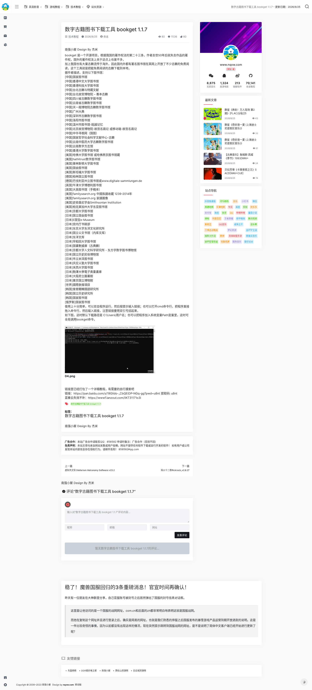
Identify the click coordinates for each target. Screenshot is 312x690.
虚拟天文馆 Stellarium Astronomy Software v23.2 (90, 470)
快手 (224, 212)
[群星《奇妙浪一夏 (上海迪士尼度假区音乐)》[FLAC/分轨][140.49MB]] (213, 144)
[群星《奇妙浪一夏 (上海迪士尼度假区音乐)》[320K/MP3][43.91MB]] (213, 129)
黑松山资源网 (121, 670)
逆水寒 (253, 224)
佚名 (106, 36)
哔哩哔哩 (240, 212)
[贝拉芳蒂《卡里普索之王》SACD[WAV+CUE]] (213, 174)
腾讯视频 (252, 218)
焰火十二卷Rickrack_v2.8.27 (175, 470)
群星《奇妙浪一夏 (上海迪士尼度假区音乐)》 (241, 126)
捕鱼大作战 (210, 236)
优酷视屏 (225, 241)
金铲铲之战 (251, 230)
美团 (238, 207)
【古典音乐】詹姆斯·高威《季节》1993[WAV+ (239, 156)
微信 (255, 201)
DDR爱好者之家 (89, 670)
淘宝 (216, 212)
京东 (235, 201)
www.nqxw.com (231, 64)
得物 (207, 218)
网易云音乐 (251, 236)
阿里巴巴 (216, 218)
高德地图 (209, 207)
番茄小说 (252, 212)
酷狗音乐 (237, 241)
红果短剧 (220, 207)
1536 (173, 36)
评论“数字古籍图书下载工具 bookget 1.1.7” (101, 491)
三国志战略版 (211, 230)
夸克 (230, 207)
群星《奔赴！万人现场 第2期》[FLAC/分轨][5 (240, 111)
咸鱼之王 (238, 224)
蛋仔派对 (248, 241)
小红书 (245, 201)
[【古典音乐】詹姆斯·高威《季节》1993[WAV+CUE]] (213, 159)
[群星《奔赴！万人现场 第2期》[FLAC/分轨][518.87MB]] (213, 114)
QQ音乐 (222, 224)
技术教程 (73, 36)
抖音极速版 (210, 201)
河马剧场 (224, 201)
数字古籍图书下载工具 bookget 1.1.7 (86, 404)
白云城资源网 (139, 670)
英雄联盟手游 (235, 236)
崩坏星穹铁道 (211, 241)
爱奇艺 (208, 224)
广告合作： (71, 441)
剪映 (245, 207)
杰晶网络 (72, 670)
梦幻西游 (232, 230)
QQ (231, 212)
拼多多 (253, 207)
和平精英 (240, 218)
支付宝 (208, 212)
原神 (222, 236)
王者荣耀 (228, 218)
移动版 (78, 684)
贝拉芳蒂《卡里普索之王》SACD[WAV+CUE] (241, 171)
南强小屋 (106, 670)
